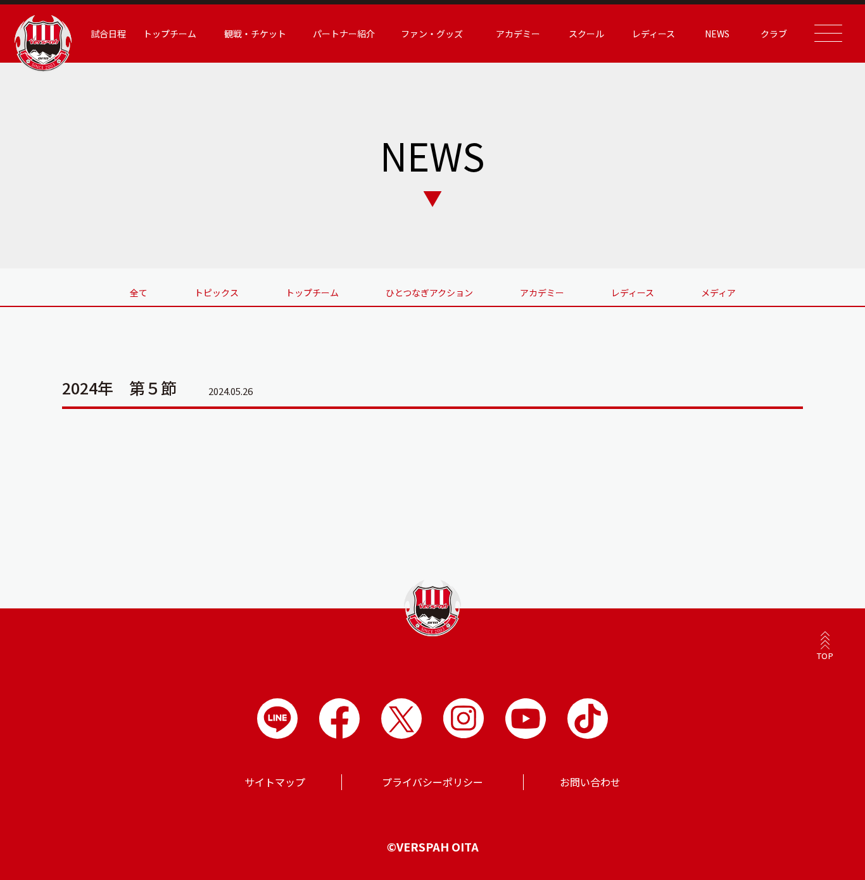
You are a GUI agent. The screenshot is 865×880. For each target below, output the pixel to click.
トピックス (216, 292)
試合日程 (108, 33)
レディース (632, 292)
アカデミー (542, 292)
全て (139, 292)
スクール (586, 33)
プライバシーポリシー (432, 781)
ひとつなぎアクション (429, 292)
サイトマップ (274, 781)
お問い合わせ (590, 781)
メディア (718, 292)
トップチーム (312, 292)
